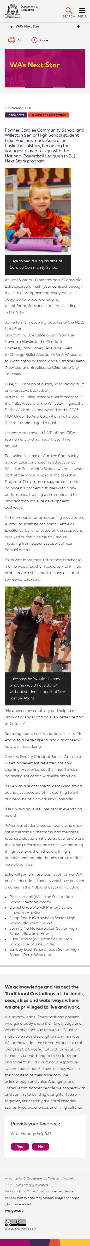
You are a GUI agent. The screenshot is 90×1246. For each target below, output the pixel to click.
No (40, 1147)
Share (43, 40)
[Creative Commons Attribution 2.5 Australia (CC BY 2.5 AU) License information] (15, 1222)
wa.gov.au (14, 1211)
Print (20, 40)
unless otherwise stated (31, 1185)
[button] (69, 10)
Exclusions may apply (20, 1228)
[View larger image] (64, 248)
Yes (20, 1147)
